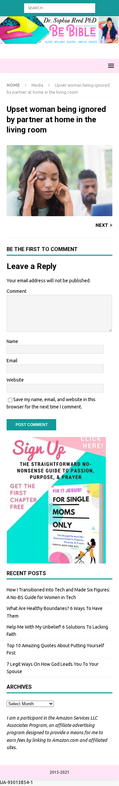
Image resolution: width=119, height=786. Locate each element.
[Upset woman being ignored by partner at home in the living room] (59, 212)
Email (12, 360)
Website (15, 380)
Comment (16, 291)
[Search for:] (59, 7)
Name (12, 341)
